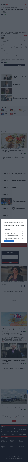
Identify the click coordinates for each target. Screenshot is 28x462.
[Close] (25, 220)
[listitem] (14, 229)
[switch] (22, 233)
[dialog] (14, 231)
